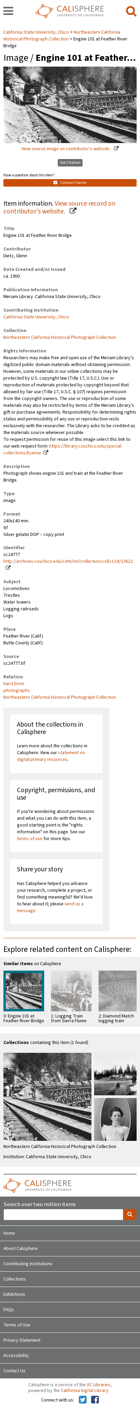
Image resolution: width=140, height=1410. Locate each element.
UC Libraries (98, 1384)
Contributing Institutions (27, 1263)
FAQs (8, 1309)
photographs (16, 690)
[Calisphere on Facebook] (95, 1400)
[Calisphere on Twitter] (83, 1400)
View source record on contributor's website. (59, 207)
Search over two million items (39, 1204)
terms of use (29, 838)
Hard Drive (13, 683)
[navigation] (8, 11)
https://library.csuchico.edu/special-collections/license (62, 449)
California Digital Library (84, 1390)
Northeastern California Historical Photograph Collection (61, 35)
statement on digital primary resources (51, 756)
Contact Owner (73, 183)
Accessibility (16, 1355)
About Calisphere (20, 1248)
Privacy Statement (21, 1340)
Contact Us (14, 1371)
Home (9, 1233)
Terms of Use (16, 1325)
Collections (14, 1279)
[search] (131, 11)
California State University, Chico (36, 32)
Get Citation (70, 163)
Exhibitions (14, 1294)
